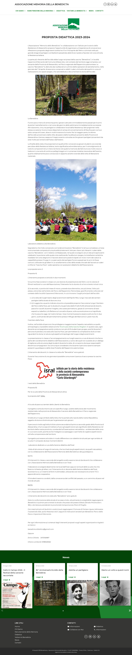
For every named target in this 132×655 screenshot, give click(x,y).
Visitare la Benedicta (76, 11)
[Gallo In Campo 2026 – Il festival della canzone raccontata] (16, 595)
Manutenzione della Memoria (40, 11)
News (91, 11)
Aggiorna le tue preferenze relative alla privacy (66, 652)
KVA (98, 650)
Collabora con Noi (77, 630)
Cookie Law (90, 650)
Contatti (99, 11)
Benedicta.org (44, 650)
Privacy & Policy (83, 650)
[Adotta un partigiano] (82, 593)
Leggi (5, 580)
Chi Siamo (20, 11)
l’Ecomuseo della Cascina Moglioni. (73, 327)
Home (17, 626)
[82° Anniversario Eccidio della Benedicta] (49, 593)
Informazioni (75, 626)
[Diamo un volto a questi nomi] (115, 593)
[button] (130, 610)
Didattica (60, 11)
